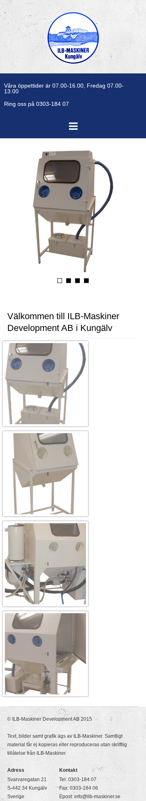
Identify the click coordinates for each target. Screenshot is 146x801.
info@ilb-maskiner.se (97, 796)
